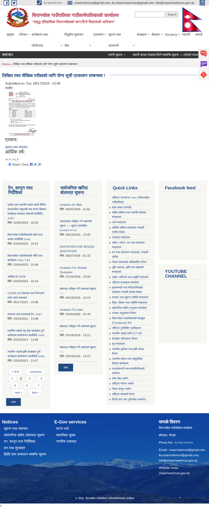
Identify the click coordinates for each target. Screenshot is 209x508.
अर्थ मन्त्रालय (119, 222)
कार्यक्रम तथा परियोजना (40, 40)
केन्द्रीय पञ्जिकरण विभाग (125, 338)
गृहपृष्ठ (10, 34)
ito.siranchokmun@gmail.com (179, 455)
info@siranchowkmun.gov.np (178, 460)
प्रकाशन (98, 34)
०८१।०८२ (11, 159)
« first (15, 371)
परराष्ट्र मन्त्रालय (121, 237)
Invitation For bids (71, 309)
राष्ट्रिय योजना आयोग (123, 383)
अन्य (13, 402)
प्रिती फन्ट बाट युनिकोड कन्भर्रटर (129, 399)
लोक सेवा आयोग (120, 378)
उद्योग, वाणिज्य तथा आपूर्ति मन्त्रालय (130, 277)
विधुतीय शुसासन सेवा (73, 40)
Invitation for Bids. (71, 204)
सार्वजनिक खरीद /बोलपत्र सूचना (24, 435)
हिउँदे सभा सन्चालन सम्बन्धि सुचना (25, 454)
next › (18, 392)
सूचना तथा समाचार (16, 147)
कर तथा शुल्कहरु (14, 448)
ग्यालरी (186, 34)
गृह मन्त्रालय (118, 343)
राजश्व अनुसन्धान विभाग (124, 313)
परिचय (23, 34)
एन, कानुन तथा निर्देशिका (19, 441)
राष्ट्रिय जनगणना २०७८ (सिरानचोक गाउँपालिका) (130, 200)
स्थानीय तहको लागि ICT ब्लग (127, 333)
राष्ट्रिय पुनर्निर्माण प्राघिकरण (126, 328)
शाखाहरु (142, 34)
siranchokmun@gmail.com (187, 450)
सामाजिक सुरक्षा (65, 435)
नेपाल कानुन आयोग (121, 388)
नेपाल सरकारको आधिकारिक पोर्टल (129, 262)
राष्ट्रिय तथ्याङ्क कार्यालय (125, 282)
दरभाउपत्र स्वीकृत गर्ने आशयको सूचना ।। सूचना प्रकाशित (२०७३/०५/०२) (76, 226)
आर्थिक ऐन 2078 (17, 276)
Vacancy (171, 34)
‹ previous (35, 371)
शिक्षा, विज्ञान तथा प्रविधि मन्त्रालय (129, 302)
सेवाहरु (155, 34)
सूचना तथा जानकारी (114, 40)
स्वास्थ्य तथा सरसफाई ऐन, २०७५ (25, 314)
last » (35, 392)
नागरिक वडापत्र (66, 441)
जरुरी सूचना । (110, 54)
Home (6, 64)
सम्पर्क (198, 34)
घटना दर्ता (62, 429)
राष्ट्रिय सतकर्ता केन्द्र (123, 394)
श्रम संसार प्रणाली (121, 207)
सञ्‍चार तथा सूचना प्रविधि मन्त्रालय (130, 297)
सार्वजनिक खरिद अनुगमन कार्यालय (129, 307)
